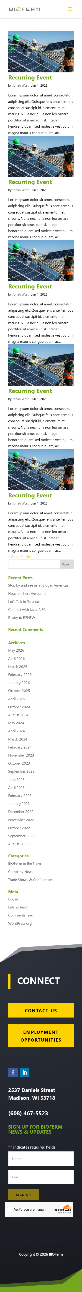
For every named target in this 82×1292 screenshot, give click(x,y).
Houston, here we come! (27, 593)
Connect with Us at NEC (27, 609)
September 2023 (21, 771)
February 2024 (20, 747)
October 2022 (19, 827)
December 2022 (20, 811)
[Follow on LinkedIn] (24, 1072)
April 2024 (16, 730)
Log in (13, 899)
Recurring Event (30, 77)
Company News (20, 871)
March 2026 (17, 666)
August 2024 (18, 714)
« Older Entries (19, 556)
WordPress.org (20, 923)
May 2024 (16, 722)
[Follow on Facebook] (13, 1072)
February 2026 (20, 674)
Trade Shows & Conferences (30, 879)
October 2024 (19, 706)
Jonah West (21, 85)
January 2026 (19, 682)
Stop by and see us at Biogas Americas (38, 585)
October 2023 (19, 763)
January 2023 (19, 803)
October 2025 (19, 690)
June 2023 (16, 779)
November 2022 (21, 819)
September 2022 (21, 835)
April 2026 (16, 658)
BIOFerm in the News (25, 863)
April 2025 (16, 698)
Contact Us (41, 1010)
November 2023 (21, 755)
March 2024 (17, 739)
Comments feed (20, 915)
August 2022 (18, 843)
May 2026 (16, 650)
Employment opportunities (41, 1036)
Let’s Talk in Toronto (23, 601)
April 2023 (16, 787)
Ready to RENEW (21, 617)
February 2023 (20, 795)
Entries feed (17, 907)
